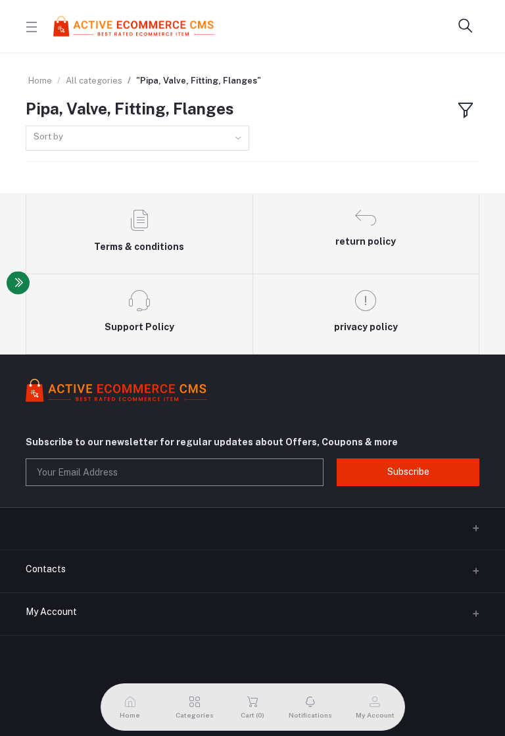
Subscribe (408, 471)
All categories (94, 81)
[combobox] (137, 138)
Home (40, 81)
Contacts (46, 569)
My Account (51, 611)
